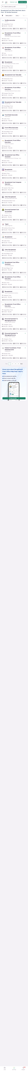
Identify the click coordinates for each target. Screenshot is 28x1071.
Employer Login (13, 2)
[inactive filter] (2, 15)
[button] (14, 384)
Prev (7, 363)
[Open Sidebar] (2, 2)
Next (21, 363)
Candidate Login (22, 2)
